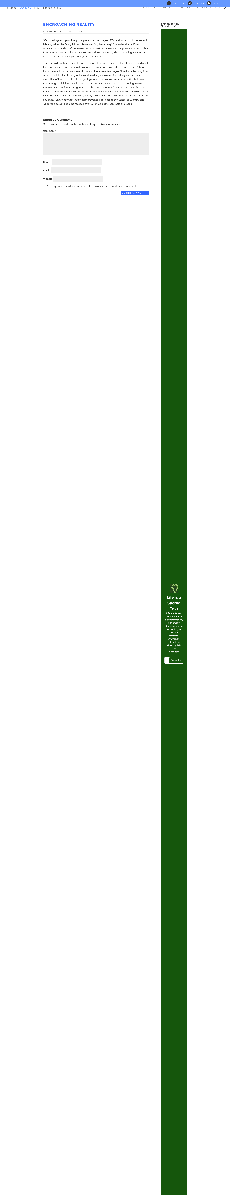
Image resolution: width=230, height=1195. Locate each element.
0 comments (78, 31)
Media (190, 8)
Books (166, 8)
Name (47, 162)
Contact (215, 8)
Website (47, 178)
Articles (178, 8)
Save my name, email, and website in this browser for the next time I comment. (91, 186)
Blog (68, 31)
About (155, 8)
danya (49, 31)
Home (146, 8)
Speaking (202, 8)
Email (47, 170)
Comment (49, 130)
